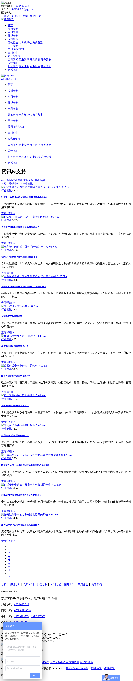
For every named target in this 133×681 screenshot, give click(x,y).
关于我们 (13, 63)
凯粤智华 (13, 66)
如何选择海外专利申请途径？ (15, 346)
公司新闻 (13, 59)
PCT (21, 49)
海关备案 (37, 42)
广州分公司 (7, 16)
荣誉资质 (46, 66)
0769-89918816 (22, 610)
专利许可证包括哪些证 (11, 316)
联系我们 (13, 69)
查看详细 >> (8, 213)
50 (9, 570)
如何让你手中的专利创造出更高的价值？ (20, 525)
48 (9, 564)
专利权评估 (25, 42)
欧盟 (16, 49)
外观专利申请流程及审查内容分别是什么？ (21, 495)
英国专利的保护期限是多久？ (15, 405)
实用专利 (13, 32)
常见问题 (35, 59)
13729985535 (21, 616)
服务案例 (46, 59)
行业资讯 (24, 59)
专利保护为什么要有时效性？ (15, 435)
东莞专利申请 (58, 662)
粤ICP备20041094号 (77, 668)
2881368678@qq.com (22, 9)
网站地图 (96, 668)
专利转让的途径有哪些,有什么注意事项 (19, 257)
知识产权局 (86, 662)
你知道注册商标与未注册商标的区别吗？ (20, 227)
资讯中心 (14, 183)
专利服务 (13, 39)
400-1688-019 (21, 5)
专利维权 (56, 584)
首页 (10, 25)
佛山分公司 (21, 16)
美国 (10, 49)
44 (9, 552)
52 (9, 576)
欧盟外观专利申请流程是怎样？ (16, 376)
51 (9, 573)
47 (9, 561)
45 (9, 555)
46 (9, 558)
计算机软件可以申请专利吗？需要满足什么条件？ (24, 197)
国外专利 (13, 45)
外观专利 (13, 35)
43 (9, 549)
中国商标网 (72, 662)
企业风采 (35, 66)
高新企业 (13, 52)
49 (9, 567)
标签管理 (109, 668)
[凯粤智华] (7, 19)
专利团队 (24, 66)
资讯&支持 (14, 56)
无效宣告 (13, 42)
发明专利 (13, 28)
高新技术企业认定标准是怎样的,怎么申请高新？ (23, 286)
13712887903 (38, 616)
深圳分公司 (35, 16)
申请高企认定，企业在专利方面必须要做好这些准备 (25, 465)
